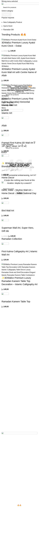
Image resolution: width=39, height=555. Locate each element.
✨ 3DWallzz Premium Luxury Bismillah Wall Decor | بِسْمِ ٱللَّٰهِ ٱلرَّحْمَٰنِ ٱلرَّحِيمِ (18, 166)
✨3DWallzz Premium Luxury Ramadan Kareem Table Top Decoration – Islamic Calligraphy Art (19, 281)
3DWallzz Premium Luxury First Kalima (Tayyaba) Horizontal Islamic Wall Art (17, 101)
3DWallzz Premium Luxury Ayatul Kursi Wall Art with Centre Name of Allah (19, 72)
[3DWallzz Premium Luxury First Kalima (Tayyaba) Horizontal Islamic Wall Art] (19, 90)
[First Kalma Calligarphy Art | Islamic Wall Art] (5, 246)
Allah (4, 125)
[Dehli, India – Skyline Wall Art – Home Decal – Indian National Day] (5, 185)
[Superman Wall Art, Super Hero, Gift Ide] (5, 222)
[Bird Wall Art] (5, 205)
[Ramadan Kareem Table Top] (5, 296)
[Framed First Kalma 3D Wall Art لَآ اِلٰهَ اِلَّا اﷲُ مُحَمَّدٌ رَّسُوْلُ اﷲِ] (5, 137)
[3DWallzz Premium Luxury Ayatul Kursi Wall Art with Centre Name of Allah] (19, 61)
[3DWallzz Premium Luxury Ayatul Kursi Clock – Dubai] (19, 40)
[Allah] (5, 120)
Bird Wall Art (8, 210)
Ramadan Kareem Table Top (16, 301)
